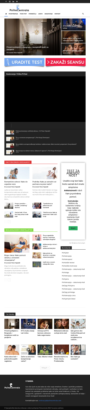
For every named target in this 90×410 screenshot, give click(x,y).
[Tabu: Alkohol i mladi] (45, 350)
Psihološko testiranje (69, 266)
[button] (83, 14)
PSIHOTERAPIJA (13, 14)
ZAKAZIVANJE (49, 14)
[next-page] (9, 221)
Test (71, 171)
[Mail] (17, 1)
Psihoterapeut (67, 259)
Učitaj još (44, 368)
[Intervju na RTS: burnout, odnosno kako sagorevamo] (73, 37)
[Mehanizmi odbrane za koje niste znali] (73, 49)
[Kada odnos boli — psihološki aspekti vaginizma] (11, 350)
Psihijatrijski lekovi (68, 299)
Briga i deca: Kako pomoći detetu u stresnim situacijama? (15, 257)
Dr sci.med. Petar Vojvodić (14, 52)
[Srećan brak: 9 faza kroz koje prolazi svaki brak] (8, 215)
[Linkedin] (13, 1)
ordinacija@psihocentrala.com (50, 400)
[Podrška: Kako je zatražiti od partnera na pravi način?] (45, 173)
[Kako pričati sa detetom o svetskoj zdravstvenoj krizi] (36, 255)
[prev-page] (5, 221)
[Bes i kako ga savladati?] (78, 350)
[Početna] (6, 13)
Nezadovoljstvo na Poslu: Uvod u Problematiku (61, 359)
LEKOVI (40, 14)
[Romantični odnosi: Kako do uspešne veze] (16, 173)
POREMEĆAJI (32, 14)
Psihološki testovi (68, 263)
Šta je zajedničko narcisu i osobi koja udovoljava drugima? (49, 237)
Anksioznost (73, 174)
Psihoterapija (67, 256)
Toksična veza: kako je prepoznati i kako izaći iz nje (50, 214)
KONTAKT (57, 14)
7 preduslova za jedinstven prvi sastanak (48, 205)
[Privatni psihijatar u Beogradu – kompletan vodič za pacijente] (32, 37)
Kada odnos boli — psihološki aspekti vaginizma (11, 359)
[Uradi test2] (24, 62)
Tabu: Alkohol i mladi (45, 357)
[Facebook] (6, 1)
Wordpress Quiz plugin (78, 243)
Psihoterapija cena (69, 295)
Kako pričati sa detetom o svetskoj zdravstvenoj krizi (49, 255)
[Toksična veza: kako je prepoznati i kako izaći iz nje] (36, 215)
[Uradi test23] (66, 62)
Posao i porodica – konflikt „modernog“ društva (21, 205)
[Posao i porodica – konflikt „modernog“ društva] (8, 206)
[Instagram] (9, 1)
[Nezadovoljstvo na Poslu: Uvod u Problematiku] (61, 350)
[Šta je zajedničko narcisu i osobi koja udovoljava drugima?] (36, 238)
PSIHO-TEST (23, 14)
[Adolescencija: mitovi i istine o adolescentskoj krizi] (36, 246)
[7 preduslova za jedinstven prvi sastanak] (36, 206)
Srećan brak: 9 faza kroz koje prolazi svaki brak (21, 214)
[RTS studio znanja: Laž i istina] (73, 24)
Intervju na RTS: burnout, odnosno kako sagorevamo (44, 333)
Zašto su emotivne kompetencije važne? (27, 359)
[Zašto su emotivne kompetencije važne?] (28, 350)
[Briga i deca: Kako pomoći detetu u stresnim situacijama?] (16, 244)
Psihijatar (65, 253)
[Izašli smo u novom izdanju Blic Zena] (36, 264)
